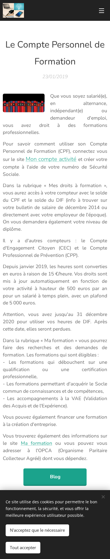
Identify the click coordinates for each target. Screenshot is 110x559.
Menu (101, 10)
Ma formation (36, 443)
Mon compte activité (51, 159)
